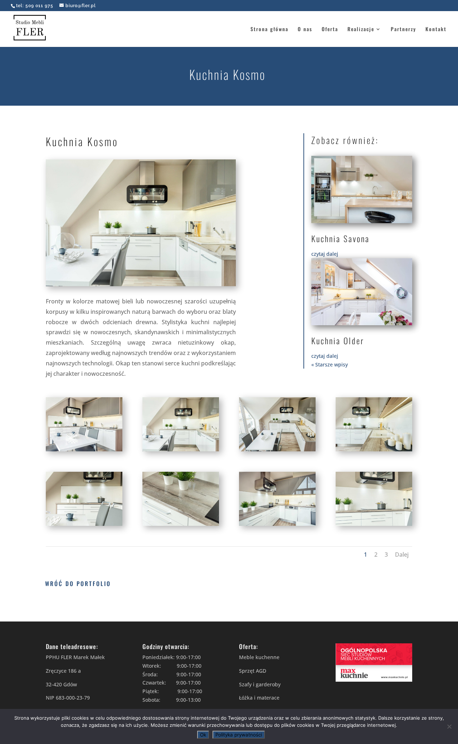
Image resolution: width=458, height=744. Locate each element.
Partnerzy (403, 30)
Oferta (330, 30)
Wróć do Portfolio (78, 583)
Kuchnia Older (337, 341)
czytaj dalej (324, 253)
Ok (203, 735)
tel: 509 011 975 (34, 5)
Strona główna (269, 30)
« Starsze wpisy (329, 364)
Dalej (402, 554)
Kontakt (436, 30)
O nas (305, 30)
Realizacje (360, 30)
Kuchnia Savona (340, 238)
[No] (449, 726)
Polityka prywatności (238, 735)
